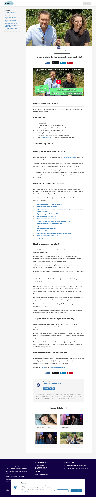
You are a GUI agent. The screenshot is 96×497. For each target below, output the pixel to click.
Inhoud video (8, 14)
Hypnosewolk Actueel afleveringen (62, 53)
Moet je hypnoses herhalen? (11, 23)
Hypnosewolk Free (47, 137)
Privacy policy (25, 491)
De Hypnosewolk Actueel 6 (11, 12)
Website (45, 388)
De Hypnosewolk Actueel (59, 51)
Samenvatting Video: (9, 15)
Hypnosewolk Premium (70, 157)
